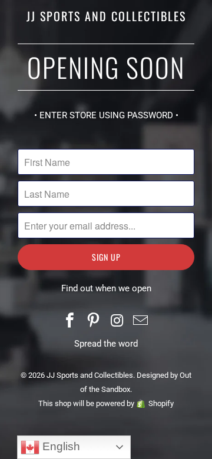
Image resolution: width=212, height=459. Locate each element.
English (59, 446)
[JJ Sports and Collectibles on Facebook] (71, 321)
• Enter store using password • (106, 115)
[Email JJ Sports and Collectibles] (141, 321)
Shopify (161, 403)
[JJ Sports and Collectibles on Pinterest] (94, 321)
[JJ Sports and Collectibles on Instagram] (117, 321)
